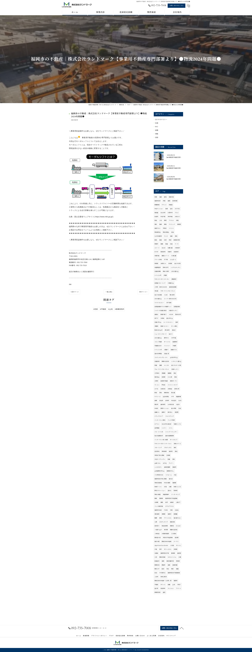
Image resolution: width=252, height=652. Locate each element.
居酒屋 (175, 514)
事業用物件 (158, 592)
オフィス (163, 584)
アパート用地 (158, 259)
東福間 (163, 373)
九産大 (178, 404)
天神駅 (168, 455)
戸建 (156, 549)
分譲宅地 (163, 389)
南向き (174, 330)
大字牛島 (173, 338)
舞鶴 (156, 518)
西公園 (173, 392)
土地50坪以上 (173, 357)
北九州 (163, 248)
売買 (70, 284)
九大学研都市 (158, 236)
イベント (171, 228)
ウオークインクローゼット (168, 291)
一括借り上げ (158, 529)
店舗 (169, 584)
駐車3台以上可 (158, 330)
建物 (165, 197)
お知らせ (177, 216)
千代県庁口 (162, 573)
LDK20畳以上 (158, 298)
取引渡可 (172, 295)
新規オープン (173, 381)
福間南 (169, 373)
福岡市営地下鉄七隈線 (161, 479)
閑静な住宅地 (165, 361)
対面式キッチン (173, 310)
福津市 (171, 451)
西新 (156, 498)
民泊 (156, 573)
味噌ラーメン (158, 486)
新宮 (156, 392)
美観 (162, 244)
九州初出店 (171, 404)
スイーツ (157, 248)
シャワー (164, 428)
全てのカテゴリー (161, 119)
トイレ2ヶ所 (158, 275)
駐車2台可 (165, 267)
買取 (156, 134)
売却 (170, 240)
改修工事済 (164, 576)
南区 (175, 447)
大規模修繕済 (165, 533)
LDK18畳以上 (158, 338)
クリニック (172, 224)
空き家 (156, 588)
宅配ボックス (177, 424)
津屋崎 (156, 326)
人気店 (172, 545)
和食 (169, 459)
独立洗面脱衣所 (159, 435)
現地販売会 (158, 232)
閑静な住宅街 (173, 529)
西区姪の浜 (158, 537)
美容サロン (158, 228)
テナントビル (167, 518)
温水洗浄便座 (158, 353)
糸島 (171, 244)
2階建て (166, 349)
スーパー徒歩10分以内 (170, 298)
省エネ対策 (177, 263)
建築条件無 (177, 240)
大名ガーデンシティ (160, 459)
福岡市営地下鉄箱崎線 (174, 573)
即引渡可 (167, 330)
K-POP (156, 252)
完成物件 (176, 252)
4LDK (179, 400)
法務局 (156, 553)
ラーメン (157, 385)
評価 (164, 201)
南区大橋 (157, 541)
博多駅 (178, 561)
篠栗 (162, 502)
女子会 (165, 463)
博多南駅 (164, 451)
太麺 (170, 486)
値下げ (156, 318)
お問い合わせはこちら (176, 5)
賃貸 (156, 137)
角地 (176, 451)
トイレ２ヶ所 (158, 349)
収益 (172, 232)
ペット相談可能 (159, 506)
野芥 (160, 549)
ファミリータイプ (172, 385)
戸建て (179, 584)
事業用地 (166, 392)
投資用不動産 (164, 381)
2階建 (165, 275)
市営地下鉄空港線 (168, 537)
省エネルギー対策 (176, 365)
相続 (160, 197)
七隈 (156, 522)
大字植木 (157, 373)
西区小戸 (157, 569)
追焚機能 (157, 428)
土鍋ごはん (158, 463)
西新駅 (161, 498)
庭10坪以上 (170, 318)
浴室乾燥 (157, 361)
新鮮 (160, 518)
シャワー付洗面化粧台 (161, 310)
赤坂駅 (175, 549)
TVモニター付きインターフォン (163, 443)
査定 (164, 592)
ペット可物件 (171, 420)
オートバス (167, 342)
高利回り (157, 526)
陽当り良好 (166, 271)
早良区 (165, 228)
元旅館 (156, 502)
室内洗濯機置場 (169, 435)
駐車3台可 (178, 314)
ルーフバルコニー (168, 322)
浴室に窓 (166, 353)
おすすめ (177, 208)
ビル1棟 (170, 377)
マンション (171, 588)
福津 (177, 322)
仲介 (156, 127)
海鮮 (171, 236)
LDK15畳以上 (174, 271)
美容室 (156, 212)
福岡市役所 (158, 201)
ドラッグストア (159, 416)
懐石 (173, 459)
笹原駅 (156, 263)
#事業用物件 (119, 309)
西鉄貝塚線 (162, 557)
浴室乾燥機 (158, 271)
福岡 (169, 201)
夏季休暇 (174, 201)
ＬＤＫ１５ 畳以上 (176, 361)
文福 (165, 486)
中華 (171, 510)
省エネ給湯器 (158, 295)
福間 (160, 365)
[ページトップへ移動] (182, 628)
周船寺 (163, 565)
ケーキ (177, 244)
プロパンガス (167, 447)
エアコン (157, 424)
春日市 (156, 404)
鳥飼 (163, 561)
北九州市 (163, 212)
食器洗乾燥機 (172, 287)
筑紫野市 (163, 252)
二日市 (156, 576)
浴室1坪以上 (158, 322)
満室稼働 (178, 396)
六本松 (166, 510)
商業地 (172, 526)
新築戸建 (171, 197)
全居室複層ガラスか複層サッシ (163, 306)
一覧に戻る (108, 292)
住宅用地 (157, 451)
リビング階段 (158, 342)
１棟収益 (157, 533)
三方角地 (173, 533)
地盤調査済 (158, 267)
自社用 (161, 400)
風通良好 (175, 342)
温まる (169, 490)
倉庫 (156, 400)
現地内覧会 (166, 232)
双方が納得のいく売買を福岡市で (81, 271)
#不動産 (103, 309)
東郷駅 (163, 514)
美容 (160, 240)
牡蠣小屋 (170, 248)
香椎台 (156, 314)
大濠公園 (173, 255)
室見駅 (179, 553)
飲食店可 (157, 561)
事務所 (156, 244)
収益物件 (163, 588)
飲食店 (171, 204)
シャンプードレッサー (171, 432)
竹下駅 (166, 259)
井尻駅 (170, 263)
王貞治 (177, 510)
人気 (160, 220)
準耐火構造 (158, 494)
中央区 (156, 408)
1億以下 (178, 502)
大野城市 (177, 248)
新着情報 (157, 204)
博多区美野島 (158, 482)
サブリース (157, 396)
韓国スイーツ (165, 255)
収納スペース (177, 443)
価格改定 (172, 522)
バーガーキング (175, 494)
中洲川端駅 (167, 482)
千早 (172, 396)
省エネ (170, 334)
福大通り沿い (177, 518)
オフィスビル (167, 549)
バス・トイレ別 (159, 432)
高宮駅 (163, 377)
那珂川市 (176, 389)
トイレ (171, 428)
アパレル (171, 220)
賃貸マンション (165, 408)
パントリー (167, 345)
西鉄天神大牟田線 (166, 541)
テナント (164, 204)
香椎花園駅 (167, 467)
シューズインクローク (160, 334)
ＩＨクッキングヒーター (161, 357)
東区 (156, 224)
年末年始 (170, 216)
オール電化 (174, 326)
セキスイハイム (172, 557)
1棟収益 (170, 389)
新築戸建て (164, 314)
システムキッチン (175, 267)
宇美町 (174, 345)
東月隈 (166, 529)
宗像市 (169, 252)
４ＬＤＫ (166, 365)
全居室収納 (177, 306)
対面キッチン (175, 369)
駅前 (175, 377)
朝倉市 (174, 467)
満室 (166, 244)
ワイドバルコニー (159, 302)
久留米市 (170, 212)
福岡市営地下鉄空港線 (171, 498)
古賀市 (167, 400)
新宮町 (177, 412)
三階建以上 (171, 283)
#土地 (110, 309)
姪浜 (163, 569)
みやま (156, 389)
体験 (177, 220)
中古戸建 (163, 216)
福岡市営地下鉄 (165, 553)
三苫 (156, 557)
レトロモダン (158, 467)
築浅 (156, 240)
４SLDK (171, 314)
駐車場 (175, 490)
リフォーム (169, 475)
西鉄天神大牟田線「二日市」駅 (163, 580)
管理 (156, 130)
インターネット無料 (160, 420)
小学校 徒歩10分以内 (161, 287)
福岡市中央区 (158, 510)
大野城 (162, 318)
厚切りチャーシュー (160, 490)
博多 (176, 236)
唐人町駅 (173, 408)
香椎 (169, 565)
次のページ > (143, 292)
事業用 (179, 224)
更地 (160, 392)
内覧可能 (157, 255)
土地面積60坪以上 (159, 471)
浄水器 (156, 291)
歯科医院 (163, 404)
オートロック (173, 439)
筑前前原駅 (165, 526)
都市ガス (166, 338)
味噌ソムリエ (177, 486)
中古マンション (159, 208)
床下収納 (169, 302)
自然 (166, 502)
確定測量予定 (170, 561)
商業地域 (157, 565)
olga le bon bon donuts (161, 545)
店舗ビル (157, 412)
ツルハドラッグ (169, 416)
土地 (173, 584)
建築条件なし (170, 471)
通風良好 (174, 279)
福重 (177, 569)
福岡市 (175, 580)
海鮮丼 (169, 514)
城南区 (172, 502)
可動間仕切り (158, 345)
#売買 (95, 309)
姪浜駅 (177, 537)
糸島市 (156, 216)
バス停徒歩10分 (159, 475)
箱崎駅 (174, 482)
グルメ (177, 212)
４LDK (165, 295)
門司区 (163, 385)
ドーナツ (176, 541)
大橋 (179, 557)
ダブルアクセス (169, 506)
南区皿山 (157, 377)
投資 (166, 208)
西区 (172, 569)
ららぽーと (173, 259)
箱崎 (160, 224)
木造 (175, 475)
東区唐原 (157, 514)
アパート (178, 588)
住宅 (171, 208)
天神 (165, 240)
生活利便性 (166, 396)
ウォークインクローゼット (162, 369)
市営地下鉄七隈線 (159, 455)
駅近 (175, 373)
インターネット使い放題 (161, 439)
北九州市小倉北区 (166, 424)
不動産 (156, 584)
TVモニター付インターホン (162, 279)
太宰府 (156, 381)
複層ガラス (174, 349)
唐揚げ (163, 412)
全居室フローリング (160, 283)
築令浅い (170, 412)
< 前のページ (74, 292)
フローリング (158, 447)
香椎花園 (174, 565)
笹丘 (168, 569)
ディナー (171, 463)
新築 (165, 224)
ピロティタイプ (163, 522)
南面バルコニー (165, 326)
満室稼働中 (166, 494)
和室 (156, 365)
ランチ (166, 236)
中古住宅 (173, 400)
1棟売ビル (163, 263)
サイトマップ (171, 636)
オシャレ (178, 545)
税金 (156, 220)
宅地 (179, 408)
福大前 (171, 479)
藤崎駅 (173, 553)
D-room (178, 526)
